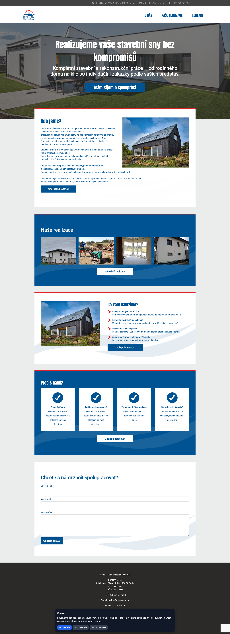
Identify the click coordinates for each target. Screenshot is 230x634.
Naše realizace (172, 15)
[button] (58, 264)
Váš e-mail (46, 499)
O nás (148, 15)
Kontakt (197, 15)
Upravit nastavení (99, 627)
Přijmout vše (64, 627)
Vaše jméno (46, 486)
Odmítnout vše (81, 627)
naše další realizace (115, 271)
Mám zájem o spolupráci (115, 87)
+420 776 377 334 (117, 595)
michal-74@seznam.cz (118, 600)
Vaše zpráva (46, 512)
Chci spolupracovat (58, 189)
